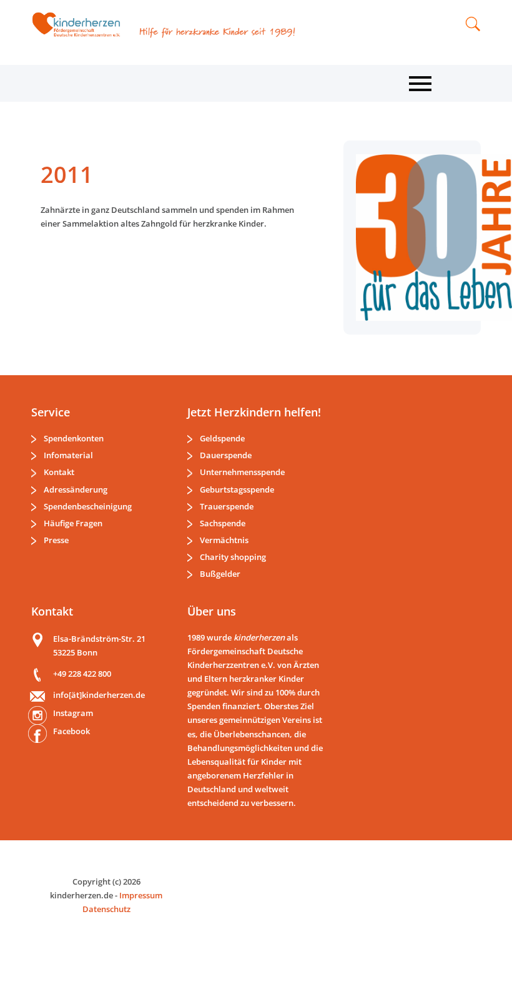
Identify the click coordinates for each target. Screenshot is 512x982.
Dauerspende (226, 455)
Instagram (73, 713)
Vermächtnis (224, 540)
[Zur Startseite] (80, 24)
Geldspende (222, 438)
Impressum (140, 895)
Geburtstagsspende (237, 489)
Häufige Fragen (73, 523)
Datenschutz (106, 909)
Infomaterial (68, 455)
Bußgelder (220, 573)
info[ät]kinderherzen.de (99, 694)
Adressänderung (75, 489)
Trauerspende (227, 506)
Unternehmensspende (242, 472)
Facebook (71, 731)
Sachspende (222, 523)
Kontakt (59, 472)
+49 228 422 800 (82, 673)
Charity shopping (233, 556)
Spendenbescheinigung (88, 506)
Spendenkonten (74, 438)
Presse (56, 540)
